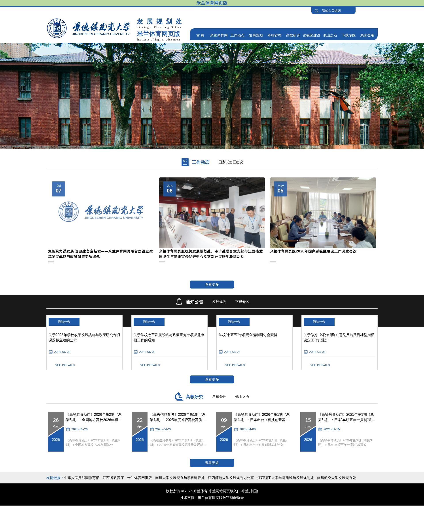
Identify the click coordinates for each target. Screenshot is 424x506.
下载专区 (349, 35)
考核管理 (274, 35)
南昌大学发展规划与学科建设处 (180, 478)
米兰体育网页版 (139, 478)
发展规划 (256, 35)
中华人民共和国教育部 (81, 478)
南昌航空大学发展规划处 (336, 478)
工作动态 (237, 35)
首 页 (200, 35)
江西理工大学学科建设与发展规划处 (285, 478)
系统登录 (367, 35)
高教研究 (293, 35)
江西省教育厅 (113, 478)
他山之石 (330, 35)
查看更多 (212, 284)
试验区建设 (311, 35)
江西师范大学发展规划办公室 (231, 478)
